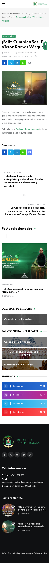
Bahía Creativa (40, 553)
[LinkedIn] (17, 62)
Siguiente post (35, 204)
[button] (4, 236)
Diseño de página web (19, 553)
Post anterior (14, 173)
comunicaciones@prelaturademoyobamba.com (23, 482)
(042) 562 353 (17, 475)
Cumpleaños (7, 284)
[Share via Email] (29, 62)
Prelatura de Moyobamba (27, 129)
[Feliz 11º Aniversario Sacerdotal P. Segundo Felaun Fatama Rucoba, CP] (8, 526)
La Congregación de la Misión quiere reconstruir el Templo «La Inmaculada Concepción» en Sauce (25, 211)
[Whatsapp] (23, 62)
